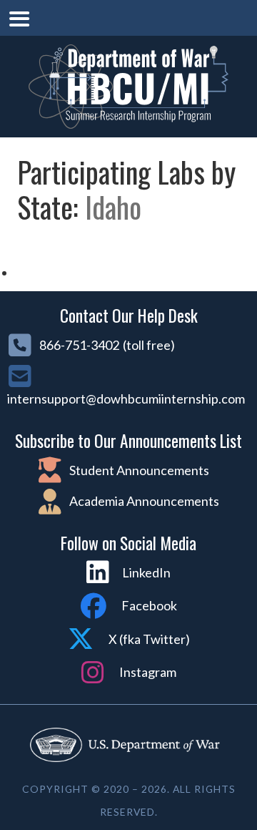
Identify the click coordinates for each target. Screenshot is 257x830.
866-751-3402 (78, 345)
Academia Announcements (143, 501)
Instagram (146, 672)
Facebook (148, 605)
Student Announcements (138, 470)
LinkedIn (146, 572)
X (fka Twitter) (148, 639)
